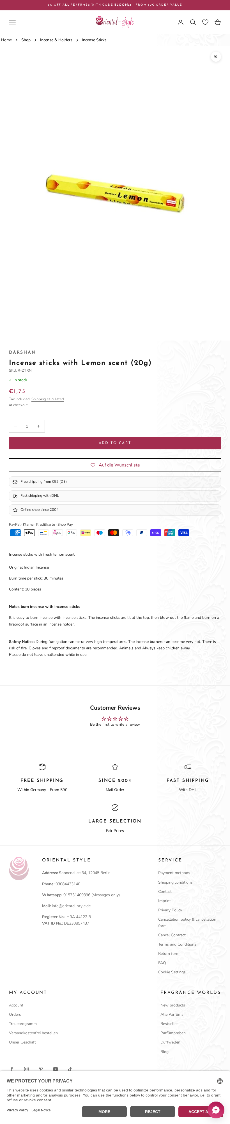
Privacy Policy (170, 910)
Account (16, 1005)
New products (172, 1005)
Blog (164, 1051)
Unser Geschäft (22, 1042)
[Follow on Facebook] (12, 1069)
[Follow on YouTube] (55, 1069)
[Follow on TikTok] (70, 1069)
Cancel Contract (172, 935)
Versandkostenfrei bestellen (33, 1033)
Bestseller (169, 1023)
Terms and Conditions (177, 944)
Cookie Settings (172, 972)
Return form (169, 953)
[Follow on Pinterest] (41, 1069)
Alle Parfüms (171, 1014)
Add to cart (115, 443)
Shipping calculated (47, 399)
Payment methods (174, 872)
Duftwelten (170, 1042)
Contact (165, 891)
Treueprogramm (23, 1023)
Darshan (22, 352)
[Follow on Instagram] (26, 1069)
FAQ (162, 963)
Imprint (164, 901)
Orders (15, 1014)
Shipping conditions (175, 882)
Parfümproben (173, 1033)
